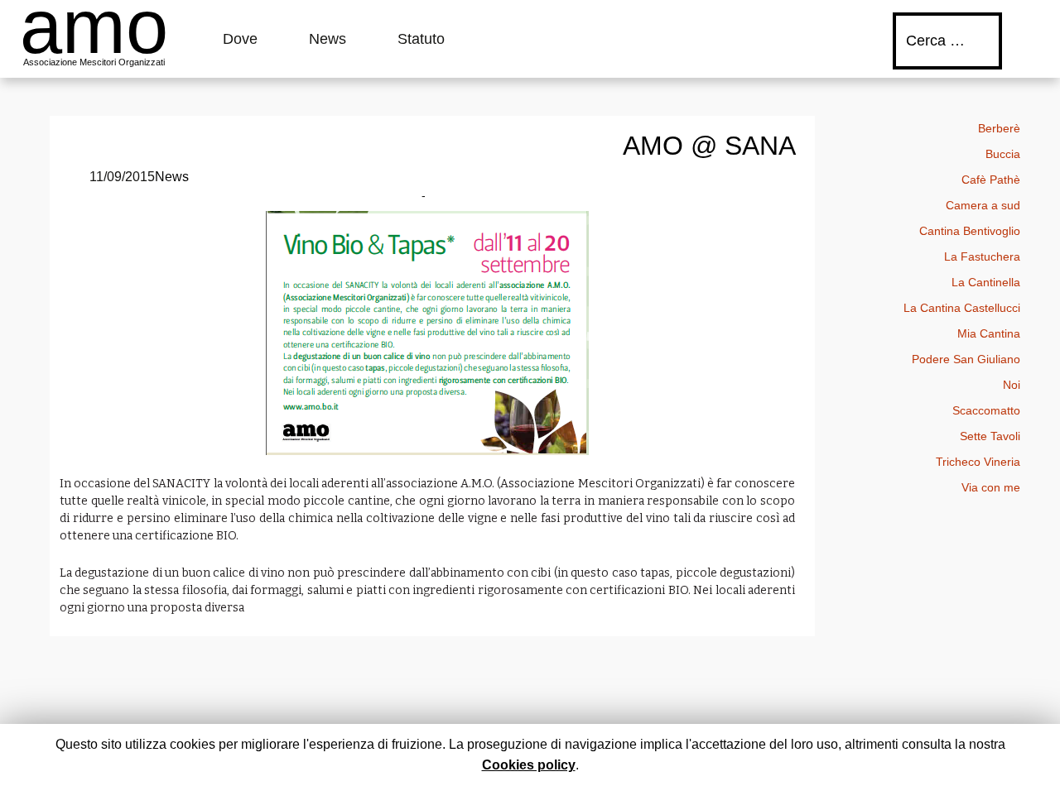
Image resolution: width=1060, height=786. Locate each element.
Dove (240, 39)
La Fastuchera (982, 256)
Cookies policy (529, 765)
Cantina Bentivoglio (969, 230)
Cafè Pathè (990, 179)
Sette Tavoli (990, 436)
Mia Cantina (988, 333)
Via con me (990, 487)
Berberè (999, 128)
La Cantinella (986, 282)
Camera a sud (983, 205)
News (327, 39)
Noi (1011, 384)
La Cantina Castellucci (961, 307)
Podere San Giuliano (966, 359)
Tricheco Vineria (978, 461)
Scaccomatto (986, 410)
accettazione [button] (728, 744)
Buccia (1002, 154)
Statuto (421, 39)
